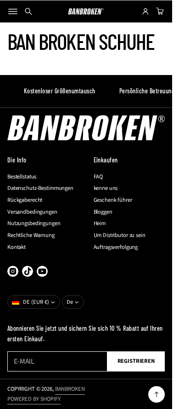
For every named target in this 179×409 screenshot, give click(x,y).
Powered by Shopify (34, 399)
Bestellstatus (21, 177)
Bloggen (103, 212)
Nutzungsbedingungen (34, 223)
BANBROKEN (70, 389)
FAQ (98, 177)
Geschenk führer (113, 200)
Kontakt (16, 247)
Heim (100, 223)
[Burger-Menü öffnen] (12, 11)
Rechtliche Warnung (31, 235)
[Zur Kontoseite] (145, 11)
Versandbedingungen (32, 212)
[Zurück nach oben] (156, 394)
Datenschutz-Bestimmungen (40, 188)
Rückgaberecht (24, 200)
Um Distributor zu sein (119, 235)
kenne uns (106, 188)
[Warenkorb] (159, 11)
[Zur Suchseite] (28, 11)
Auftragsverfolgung (116, 247)
